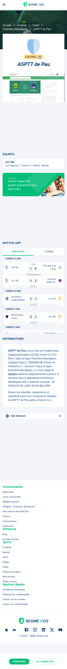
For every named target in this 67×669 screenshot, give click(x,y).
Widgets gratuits (11, 501)
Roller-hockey (10, 581)
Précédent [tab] (18, 251)
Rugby (6, 562)
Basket (6, 552)
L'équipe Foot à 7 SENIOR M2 (25, 362)
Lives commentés (12, 496)
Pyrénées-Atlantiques (15, 29)
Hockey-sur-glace (12, 571)
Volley (6, 567)
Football (22, 25)
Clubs (35, 25)
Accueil (7, 25)
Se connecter (45, 661)
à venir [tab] (49, 251)
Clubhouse (8, 526)
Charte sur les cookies (14, 599)
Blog (5, 534)
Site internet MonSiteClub (16, 511)
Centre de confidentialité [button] (15, 604)
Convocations (10, 521)
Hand (5, 557)
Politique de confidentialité (16, 594)
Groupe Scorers (11, 539)
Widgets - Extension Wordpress (19, 506)
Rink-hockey (9, 576)
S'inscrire (19, 661)
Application (8, 492)
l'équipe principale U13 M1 (23, 354)
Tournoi (6, 516)
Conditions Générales (14, 589)
